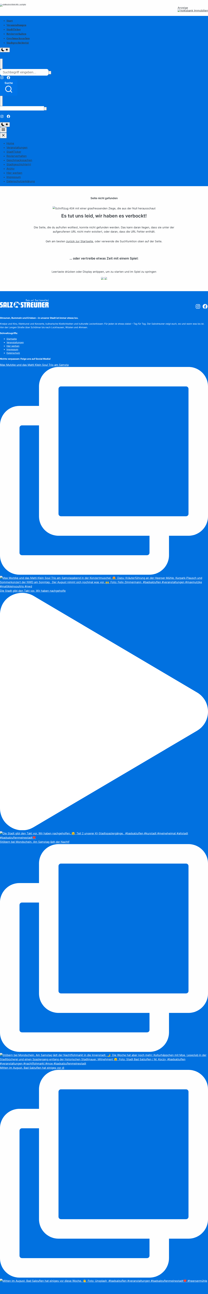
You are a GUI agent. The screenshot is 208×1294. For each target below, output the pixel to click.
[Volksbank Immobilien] (193, 10)
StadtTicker (13, 29)
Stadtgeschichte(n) (17, 42)
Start (9, 20)
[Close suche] (1, 64)
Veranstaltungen (16, 25)
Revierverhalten (16, 33)
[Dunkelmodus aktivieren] (5, 50)
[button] (8, 88)
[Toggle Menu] (3, 130)
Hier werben (14, 172)
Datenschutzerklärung (20, 181)
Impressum (13, 177)
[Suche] (50, 72)
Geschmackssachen (18, 38)
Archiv (10, 168)
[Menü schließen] (3, 135)
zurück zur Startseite (79, 241)
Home (10, 143)
